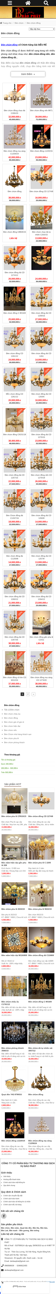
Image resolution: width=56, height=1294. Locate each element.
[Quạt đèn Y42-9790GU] (14, 1079)
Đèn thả (36, 1228)
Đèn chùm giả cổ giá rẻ (14, 722)
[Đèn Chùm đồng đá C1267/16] (15, 507)
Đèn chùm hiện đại (12, 726)
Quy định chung (9, 1185)
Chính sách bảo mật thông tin (14, 1182)
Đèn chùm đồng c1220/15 (13, 1141)
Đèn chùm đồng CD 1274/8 (40, 816)
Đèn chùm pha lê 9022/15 (40, 909)
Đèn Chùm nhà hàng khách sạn (17, 734)
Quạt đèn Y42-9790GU (11, 1094)
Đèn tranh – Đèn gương (19, 1231)
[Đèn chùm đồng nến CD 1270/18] (41, 467)
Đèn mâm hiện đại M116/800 (14, 955)
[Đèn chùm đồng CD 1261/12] (15, 345)
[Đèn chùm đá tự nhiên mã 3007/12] (41, 1032)
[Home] (28, 12)
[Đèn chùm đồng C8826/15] (15, 224)
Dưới (6, 764)
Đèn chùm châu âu (12, 714)
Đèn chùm (19, 23)
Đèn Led (4, 1231)
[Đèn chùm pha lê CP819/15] (14, 801)
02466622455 (22, 1266)
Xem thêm (26, 74)
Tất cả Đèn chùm (11, 710)
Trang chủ (6, 23)
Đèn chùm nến (10, 730)
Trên (6, 772)
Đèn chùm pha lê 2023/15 (13, 909)
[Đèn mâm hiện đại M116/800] (14, 940)
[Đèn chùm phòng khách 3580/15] (14, 1032)
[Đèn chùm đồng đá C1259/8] (15, 548)
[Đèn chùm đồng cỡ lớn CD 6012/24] (15, 669)
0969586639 (9, 1266)
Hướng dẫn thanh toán (11, 1179)
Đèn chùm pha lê (11, 738)
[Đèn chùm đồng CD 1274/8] (41, 183)
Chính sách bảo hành (11, 1199)
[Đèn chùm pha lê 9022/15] (41, 893)
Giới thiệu (7, 1176)
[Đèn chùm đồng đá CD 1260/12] (15, 588)
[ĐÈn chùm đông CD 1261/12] (15, 386)
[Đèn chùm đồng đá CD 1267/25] (15, 629)
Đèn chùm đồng (34, 23)
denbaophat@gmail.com (14, 1270)
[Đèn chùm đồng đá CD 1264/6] (41, 386)
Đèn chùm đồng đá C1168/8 (41, 955)
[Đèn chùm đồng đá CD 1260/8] (41, 507)
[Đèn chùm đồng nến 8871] (41, 102)
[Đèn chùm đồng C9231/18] (15, 426)
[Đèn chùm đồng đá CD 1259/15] (41, 305)
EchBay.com (50, 1282)
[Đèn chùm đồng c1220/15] (41, 143)
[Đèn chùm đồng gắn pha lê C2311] (41, 629)
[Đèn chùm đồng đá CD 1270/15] (41, 426)
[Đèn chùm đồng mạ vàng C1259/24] (15, 143)
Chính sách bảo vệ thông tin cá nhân (16, 1202)
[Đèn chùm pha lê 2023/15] (14, 893)
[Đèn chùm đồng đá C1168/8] (41, 940)
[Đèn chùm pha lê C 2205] (41, 847)
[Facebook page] (4, 1216)
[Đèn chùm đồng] (15, 183)
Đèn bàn (43, 1228)
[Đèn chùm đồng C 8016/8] (15, 305)
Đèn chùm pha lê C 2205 (39, 863)
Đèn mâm (15, 1228)
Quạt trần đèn (26, 1228)
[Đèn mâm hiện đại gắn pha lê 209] (14, 847)
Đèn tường (34, 1231)
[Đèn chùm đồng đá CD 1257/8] (41, 548)
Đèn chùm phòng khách (14, 742)
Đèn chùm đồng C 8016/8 (40, 1002)
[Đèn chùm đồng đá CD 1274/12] (15, 264)
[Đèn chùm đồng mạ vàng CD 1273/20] (41, 669)
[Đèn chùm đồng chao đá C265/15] (15, 102)
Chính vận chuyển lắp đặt (12, 1196)
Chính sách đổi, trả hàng (12, 1205)
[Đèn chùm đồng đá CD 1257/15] (15, 467)
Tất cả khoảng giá (8, 760)
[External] (41, 264)
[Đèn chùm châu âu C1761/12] (14, 986)
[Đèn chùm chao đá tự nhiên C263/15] (41, 224)
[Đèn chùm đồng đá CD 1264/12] (41, 588)
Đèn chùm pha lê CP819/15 (13, 816)
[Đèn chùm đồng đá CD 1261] (41, 345)
